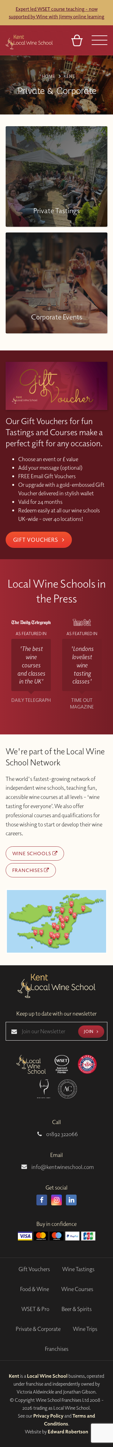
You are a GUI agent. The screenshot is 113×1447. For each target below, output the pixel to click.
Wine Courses (77, 1289)
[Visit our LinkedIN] (71, 1200)
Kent (14, 1376)
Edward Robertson (68, 1431)
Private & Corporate (38, 1329)
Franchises (28, 870)
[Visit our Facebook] (41, 1200)
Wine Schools (32, 853)
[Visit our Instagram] (56, 1200)
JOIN (89, 1031)
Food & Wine (34, 1289)
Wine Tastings (78, 1269)
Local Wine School (47, 1376)
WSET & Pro (35, 1309)
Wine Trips (85, 1329)
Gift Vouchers (36, 539)
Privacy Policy (48, 1416)
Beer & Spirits (77, 1309)
